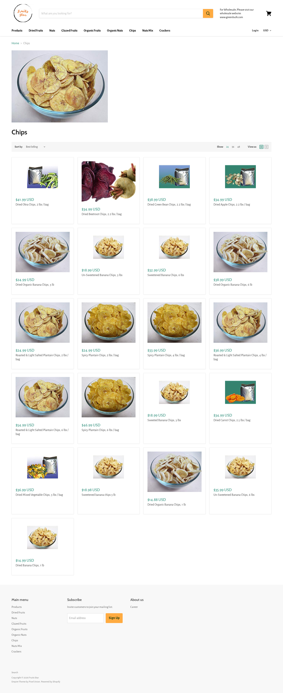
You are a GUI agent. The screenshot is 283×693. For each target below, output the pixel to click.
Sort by (19, 146)
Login (255, 30)
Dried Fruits (36, 30)
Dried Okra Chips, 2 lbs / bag (32, 204)
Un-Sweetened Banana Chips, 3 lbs (102, 275)
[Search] (208, 13)
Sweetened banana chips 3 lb (99, 494)
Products (17, 30)
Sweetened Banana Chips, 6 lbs (165, 275)
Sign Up (114, 618)
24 (227, 147)
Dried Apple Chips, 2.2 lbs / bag (232, 204)
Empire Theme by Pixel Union (26, 682)
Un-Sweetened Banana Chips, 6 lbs (234, 494)
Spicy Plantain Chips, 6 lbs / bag (100, 430)
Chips (132, 30)
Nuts (52, 30)
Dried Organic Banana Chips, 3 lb (35, 284)
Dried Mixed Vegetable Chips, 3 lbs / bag (39, 494)
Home (15, 43)
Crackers (164, 30)
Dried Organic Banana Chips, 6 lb (233, 284)
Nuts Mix (147, 30)
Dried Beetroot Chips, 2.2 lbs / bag (102, 214)
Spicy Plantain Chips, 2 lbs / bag (100, 355)
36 (233, 147)
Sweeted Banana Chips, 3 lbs (164, 420)
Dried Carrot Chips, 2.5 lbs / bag (232, 420)
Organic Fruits (92, 30)
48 (238, 147)
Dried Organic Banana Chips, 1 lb (166, 504)
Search (15, 672)
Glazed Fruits (69, 30)
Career (134, 607)
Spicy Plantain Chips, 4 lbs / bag (166, 355)
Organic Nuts (115, 30)
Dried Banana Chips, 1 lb (30, 565)
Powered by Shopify (50, 682)
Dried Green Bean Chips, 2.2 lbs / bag (169, 204)
